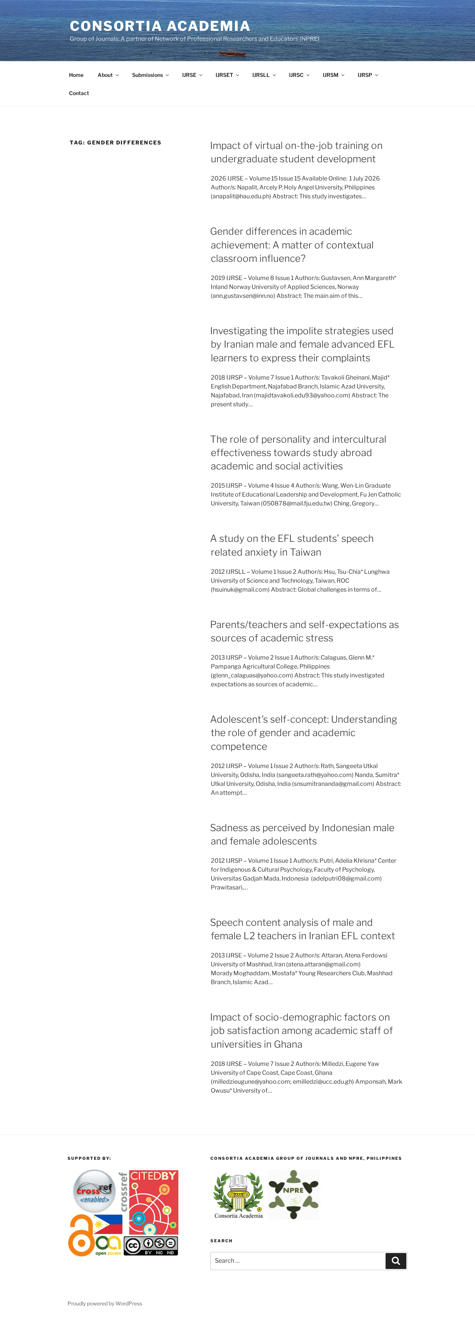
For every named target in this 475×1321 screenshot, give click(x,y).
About (105, 75)
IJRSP (365, 75)
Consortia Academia (160, 26)
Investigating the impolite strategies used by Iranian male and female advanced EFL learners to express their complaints (302, 344)
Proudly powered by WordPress (105, 1303)
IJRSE (189, 75)
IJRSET (224, 75)
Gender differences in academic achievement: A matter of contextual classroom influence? (292, 244)
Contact (79, 93)
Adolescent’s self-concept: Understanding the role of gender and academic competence (303, 732)
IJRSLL (261, 75)
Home (76, 75)
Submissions (147, 75)
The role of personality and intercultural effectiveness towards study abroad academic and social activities (298, 452)
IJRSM (330, 75)
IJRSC (296, 75)
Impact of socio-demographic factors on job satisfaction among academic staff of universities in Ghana (301, 1030)
